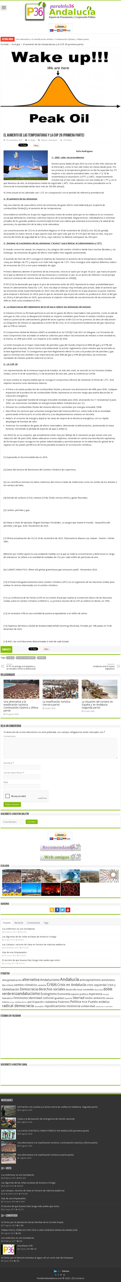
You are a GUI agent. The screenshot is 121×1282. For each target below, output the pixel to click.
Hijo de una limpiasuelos (14, 952)
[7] (86, 230)
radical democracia (18, 1006)
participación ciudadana (42, 1001)
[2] (63, 176)
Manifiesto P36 (25, 1245)
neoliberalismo (21, 1002)
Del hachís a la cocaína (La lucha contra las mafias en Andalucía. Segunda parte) (57, 1107)
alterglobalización (12, 980)
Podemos (64, 1001)
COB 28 (10, 658)
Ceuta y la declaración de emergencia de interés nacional (46, 1119)
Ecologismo (49, 994)
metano (42, 658)
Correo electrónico (14, 772)
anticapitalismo (90, 980)
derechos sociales (52, 989)
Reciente (18, 922)
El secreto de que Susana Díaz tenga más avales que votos (31, 960)
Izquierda (68, 998)
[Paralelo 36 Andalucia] (60, 10)
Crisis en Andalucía (71, 985)
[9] (75, 278)
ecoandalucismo (26, 993)
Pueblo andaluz (99, 1002)
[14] (14, 435)
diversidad (98, 990)
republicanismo (55, 1006)
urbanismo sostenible (104, 1007)
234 (20, 1241)
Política (75, 1002)
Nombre (9, 763)
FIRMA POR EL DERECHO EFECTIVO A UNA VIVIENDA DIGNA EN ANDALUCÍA (39, 1230)
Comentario (10, 736)
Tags (46, 922)
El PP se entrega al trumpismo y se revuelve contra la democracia (21, 666)
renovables (39, 1006)
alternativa (31, 980)
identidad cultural (41, 998)
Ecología (16, 44)
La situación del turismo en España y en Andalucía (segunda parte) (97, 704)
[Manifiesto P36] (8, 1249)
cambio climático (25, 985)
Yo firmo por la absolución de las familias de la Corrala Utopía (32, 1222)
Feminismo (20, 998)
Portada (5, 44)
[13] (65, 429)
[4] (87, 205)
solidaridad (88, 1006)
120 (17, 1261)
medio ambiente (95, 998)
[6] (50, 221)
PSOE (85, 1002)
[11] (73, 332)
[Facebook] (57, 910)
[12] (109, 400)
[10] (12, 284)
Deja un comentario (49, 140)
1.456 (21, 1225)
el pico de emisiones (26, 658)
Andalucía (69, 979)
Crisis (52, 984)
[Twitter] (62, 910)
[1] (63, 167)
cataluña (41, 985)
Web (6, 782)
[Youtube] (68, 910)
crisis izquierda (96, 985)
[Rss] (52, 910)
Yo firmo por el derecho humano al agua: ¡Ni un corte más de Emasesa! (37, 1257)
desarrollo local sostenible (80, 989)
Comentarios (33, 922)
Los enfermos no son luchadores (18, 929)
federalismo (7, 998)
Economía (63, 994)
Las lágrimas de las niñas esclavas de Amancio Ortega (29, 936)
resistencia (73, 1006)
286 (19, 1233)
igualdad (59, 998)
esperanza (95, 994)
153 (34, 1249)
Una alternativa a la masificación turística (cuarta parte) (41, 39)
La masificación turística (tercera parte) (56, 703)
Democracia (29, 989)
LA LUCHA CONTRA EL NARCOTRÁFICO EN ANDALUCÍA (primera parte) (53, 1130)
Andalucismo (49, 980)
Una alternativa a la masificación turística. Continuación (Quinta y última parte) (21, 706)
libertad (78, 998)
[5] (25, 208)
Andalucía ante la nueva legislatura (104, 666)
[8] (107, 230)
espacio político (79, 994)
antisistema (108, 980)
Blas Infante (7, 985)
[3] (63, 186)
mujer (12, 1002)
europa (106, 994)
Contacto (79, 1278)
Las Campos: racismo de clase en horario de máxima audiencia (33, 944)
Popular (7, 922)
